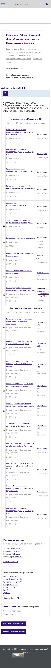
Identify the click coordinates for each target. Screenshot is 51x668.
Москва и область (10, 576)
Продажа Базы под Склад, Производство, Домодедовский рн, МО (20, 151)
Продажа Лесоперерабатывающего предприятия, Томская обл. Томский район (20, 465)
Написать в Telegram (11, 554)
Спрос (20, 68)
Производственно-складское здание (20, 238)
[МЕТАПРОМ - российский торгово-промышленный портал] (25, 13)
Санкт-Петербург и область (14, 579)
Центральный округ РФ (12, 582)
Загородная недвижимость (17, 52)
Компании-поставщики (12, 611)
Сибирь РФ (7, 595)
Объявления (8, 614)
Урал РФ (6, 593)
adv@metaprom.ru (15, 557)
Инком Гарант (42, 134)
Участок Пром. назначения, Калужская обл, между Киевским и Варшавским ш (19, 132)
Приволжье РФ (9, 587)
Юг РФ (5, 590)
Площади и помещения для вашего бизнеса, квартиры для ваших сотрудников (20, 321)
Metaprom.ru (20, 649)
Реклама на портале (13, 540)
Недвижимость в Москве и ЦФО (26, 119)
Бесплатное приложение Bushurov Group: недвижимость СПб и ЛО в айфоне (19, 363)
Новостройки (24, 55)
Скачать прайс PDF (10, 562)
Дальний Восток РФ (11, 598)
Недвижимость (10, 606)
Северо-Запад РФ (10, 584)
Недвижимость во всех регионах (26, 308)
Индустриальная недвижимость (18, 58)
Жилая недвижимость (28, 49)
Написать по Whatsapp (12, 551)
